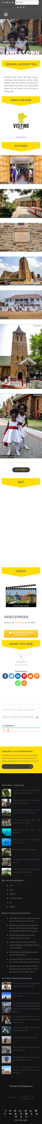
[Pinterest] (24, 676)
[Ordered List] (15, 717)
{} (29, 717)
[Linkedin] (18, 676)
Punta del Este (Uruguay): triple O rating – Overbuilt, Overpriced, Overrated (22, 936)
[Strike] (12, 717)
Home (4, 41)
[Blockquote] (20, 717)
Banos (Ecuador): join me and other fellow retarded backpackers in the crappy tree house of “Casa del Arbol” (24, 945)
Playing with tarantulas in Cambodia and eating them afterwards (26, 801)
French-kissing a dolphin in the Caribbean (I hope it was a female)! (26, 1029)
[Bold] (4, 717)
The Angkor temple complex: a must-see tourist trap (26, 861)
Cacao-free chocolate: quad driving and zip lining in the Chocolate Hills (26, 871)
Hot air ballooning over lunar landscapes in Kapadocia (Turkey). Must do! (26, 1058)
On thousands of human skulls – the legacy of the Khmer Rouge (26, 821)
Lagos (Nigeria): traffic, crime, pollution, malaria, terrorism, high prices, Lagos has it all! (24, 919)
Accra (34, 42)
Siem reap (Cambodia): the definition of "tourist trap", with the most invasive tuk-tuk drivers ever (24, 960)
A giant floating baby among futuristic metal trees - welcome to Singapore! (26, 811)
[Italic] (6, 717)
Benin (11, 885)
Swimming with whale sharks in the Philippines (26, 831)
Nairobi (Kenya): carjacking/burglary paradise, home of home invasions (23, 953)
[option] (13, 1097)
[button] (21, 469)
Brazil (11, 890)
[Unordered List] (18, 717)
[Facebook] (5, 676)
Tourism (8, 45)
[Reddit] (30, 676)
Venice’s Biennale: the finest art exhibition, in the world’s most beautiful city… (26, 985)
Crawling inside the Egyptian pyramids (25, 1037)
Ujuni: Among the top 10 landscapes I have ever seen (26, 994)
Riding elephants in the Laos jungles (24, 849)
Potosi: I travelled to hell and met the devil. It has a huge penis (26, 1049)
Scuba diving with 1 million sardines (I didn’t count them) (26, 841)
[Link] (26, 717)
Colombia (12, 894)
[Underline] (9, 717)
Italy (10, 902)
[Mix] (37, 676)
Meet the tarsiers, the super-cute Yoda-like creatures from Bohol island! (26, 792)
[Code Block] (23, 717)
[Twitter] (11, 676)
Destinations (15, 42)
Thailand (12, 907)
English (20, 2)
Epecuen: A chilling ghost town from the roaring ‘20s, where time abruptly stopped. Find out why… (26, 1070)
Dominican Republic (15, 898)
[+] (32, 717)
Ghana (26, 42)
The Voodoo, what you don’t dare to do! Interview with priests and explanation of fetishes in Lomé (26, 1019)
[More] (24, 683)
